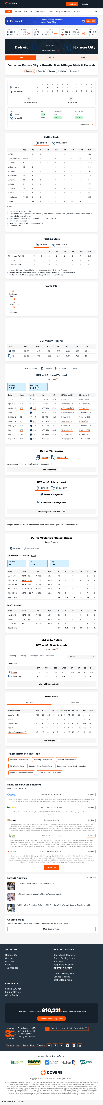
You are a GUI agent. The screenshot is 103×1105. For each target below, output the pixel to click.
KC (13, 356)
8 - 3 (34, 404)
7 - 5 (34, 408)
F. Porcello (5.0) (66, 421)
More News (91, 878)
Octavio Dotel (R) (14, 724)
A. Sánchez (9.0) (67, 435)
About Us (11, 949)
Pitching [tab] (13, 656)
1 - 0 (34, 413)
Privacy (24, 1045)
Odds (50, 11)
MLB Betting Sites (17, 766)
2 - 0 (34, 434)
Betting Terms (50, 379)
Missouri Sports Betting (67, 760)
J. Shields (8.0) (84, 404)
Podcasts (58, 961)
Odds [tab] (82, 57)
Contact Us (11, 955)
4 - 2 (34, 417)
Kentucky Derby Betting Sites (40, 766)
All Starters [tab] (73, 703)
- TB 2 (26, 576)
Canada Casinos (62, 976)
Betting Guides (64, 949)
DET (13, 351)
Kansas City (84, 46)
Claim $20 (91, 21)
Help (18, 1045)
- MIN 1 (27, 584)
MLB (8, 11)
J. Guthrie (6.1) (84, 399)
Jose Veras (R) (13, 715)
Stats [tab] (20, 57)
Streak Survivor (13, 988)
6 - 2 (34, 439)
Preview (52, 71)
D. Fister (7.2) (65, 426)
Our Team (10, 961)
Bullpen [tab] (29, 703)
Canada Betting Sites (64, 973)
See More (51, 867)
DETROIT (44, 488)
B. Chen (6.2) (83, 435)
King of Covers (13, 992)
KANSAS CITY (61, 488)
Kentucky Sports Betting (43, 760)
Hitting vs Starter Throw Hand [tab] (42, 656)
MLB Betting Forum (51, 929)
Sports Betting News (64, 958)
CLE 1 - (27, 589)
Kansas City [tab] (61, 143)
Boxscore (30, 71)
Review (91, 795)
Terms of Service (37, 1045)
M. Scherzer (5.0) (67, 408)
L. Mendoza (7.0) (85, 413)
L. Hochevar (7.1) (85, 439)
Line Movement (85, 124)
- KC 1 (26, 624)
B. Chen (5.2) (83, 421)
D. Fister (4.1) (65, 417)
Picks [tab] (51, 57)
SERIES (76, 369)
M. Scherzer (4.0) (67, 413)
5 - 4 (34, 426)
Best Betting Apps (63, 980)
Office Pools (11, 995)
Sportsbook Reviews (64, 955)
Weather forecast (49, 51)
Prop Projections (63, 11)
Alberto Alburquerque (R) (17, 732)
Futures (77, 11)
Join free (72, 4)
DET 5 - (27, 593)
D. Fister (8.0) (66, 399)
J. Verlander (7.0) (67, 404)
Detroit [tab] (43, 143)
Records (41, 71)
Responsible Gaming (64, 964)
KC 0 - (26, 619)
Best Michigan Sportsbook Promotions (71, 766)
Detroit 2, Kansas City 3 (42, 464)
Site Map (10, 1045)
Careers (9, 958)
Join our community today (51, 1018)
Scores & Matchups (23, 11)
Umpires (73, 71)
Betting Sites (63, 968)
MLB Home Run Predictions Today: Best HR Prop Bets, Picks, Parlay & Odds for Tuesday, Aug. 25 (53, 905)
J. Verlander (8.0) (67, 439)
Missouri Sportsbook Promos (50, 773)
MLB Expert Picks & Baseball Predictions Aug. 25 (35, 883)
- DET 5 (27, 580)
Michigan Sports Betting (19, 760)
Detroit (21, 46)
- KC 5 (26, 615)
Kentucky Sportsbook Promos (21, 773)
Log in (85, 4)
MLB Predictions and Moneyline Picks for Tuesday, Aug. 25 (38, 894)
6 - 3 (34, 421)
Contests (11, 983)
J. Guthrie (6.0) (84, 417)
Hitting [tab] (23, 656)
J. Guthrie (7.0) (84, 430)
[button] (51, 469)
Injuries (63, 71)
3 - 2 (34, 399)
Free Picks (40, 11)
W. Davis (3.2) (84, 408)
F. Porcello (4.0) (67, 430)
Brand (8, 964)
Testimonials (11, 967)
